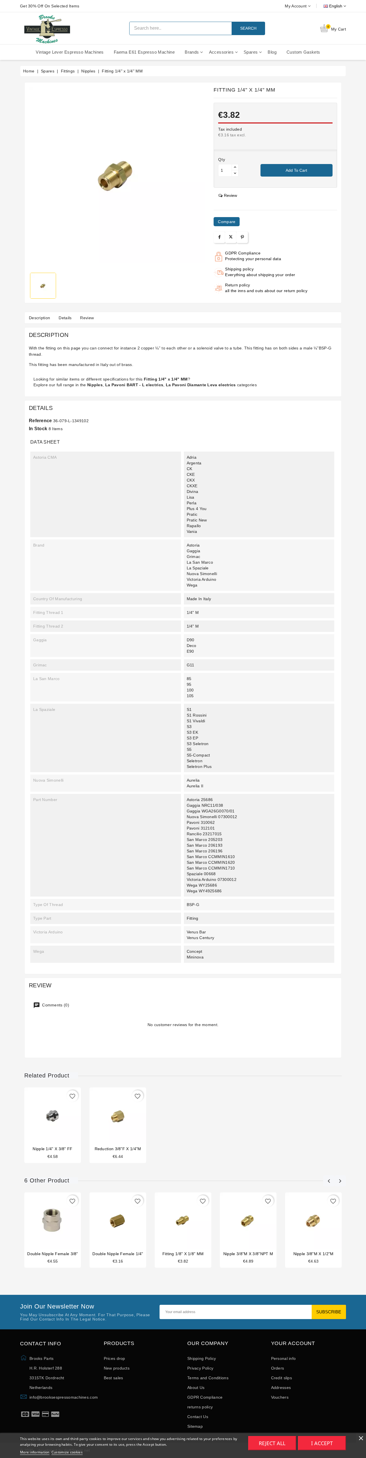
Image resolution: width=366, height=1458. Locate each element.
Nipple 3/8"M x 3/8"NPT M (248, 1253)
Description (39, 318)
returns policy (200, 1407)
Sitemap (195, 1426)
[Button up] (235, 167)
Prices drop (114, 1358)
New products (117, 1368)
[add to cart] (42, 1117)
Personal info (283, 1358)
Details (65, 318)
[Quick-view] (63, 1117)
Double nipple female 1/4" (117, 1253)
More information (34, 1452)
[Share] (219, 237)
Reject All (272, 1443)
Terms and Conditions (207, 1378)
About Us (195, 1387)
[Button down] (235, 173)
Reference (40, 420)
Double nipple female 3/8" (52, 1253)
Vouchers (280, 1397)
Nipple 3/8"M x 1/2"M (313, 1253)
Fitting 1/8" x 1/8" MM (183, 1253)
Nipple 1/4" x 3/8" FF (52, 1148)
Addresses (281, 1387)
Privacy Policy (200, 1368)
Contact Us (197, 1416)
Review (87, 318)
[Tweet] (230, 237)
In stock (38, 428)
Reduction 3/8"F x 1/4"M (118, 1148)
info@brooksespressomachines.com (63, 1397)
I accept (322, 1443)
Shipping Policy (201, 1358)
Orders (277, 1368)
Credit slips (281, 1378)
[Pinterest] (242, 237)
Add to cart (296, 170)
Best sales (113, 1378)
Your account (293, 1343)
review (230, 195)
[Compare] (52, 1117)
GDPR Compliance (205, 1397)
